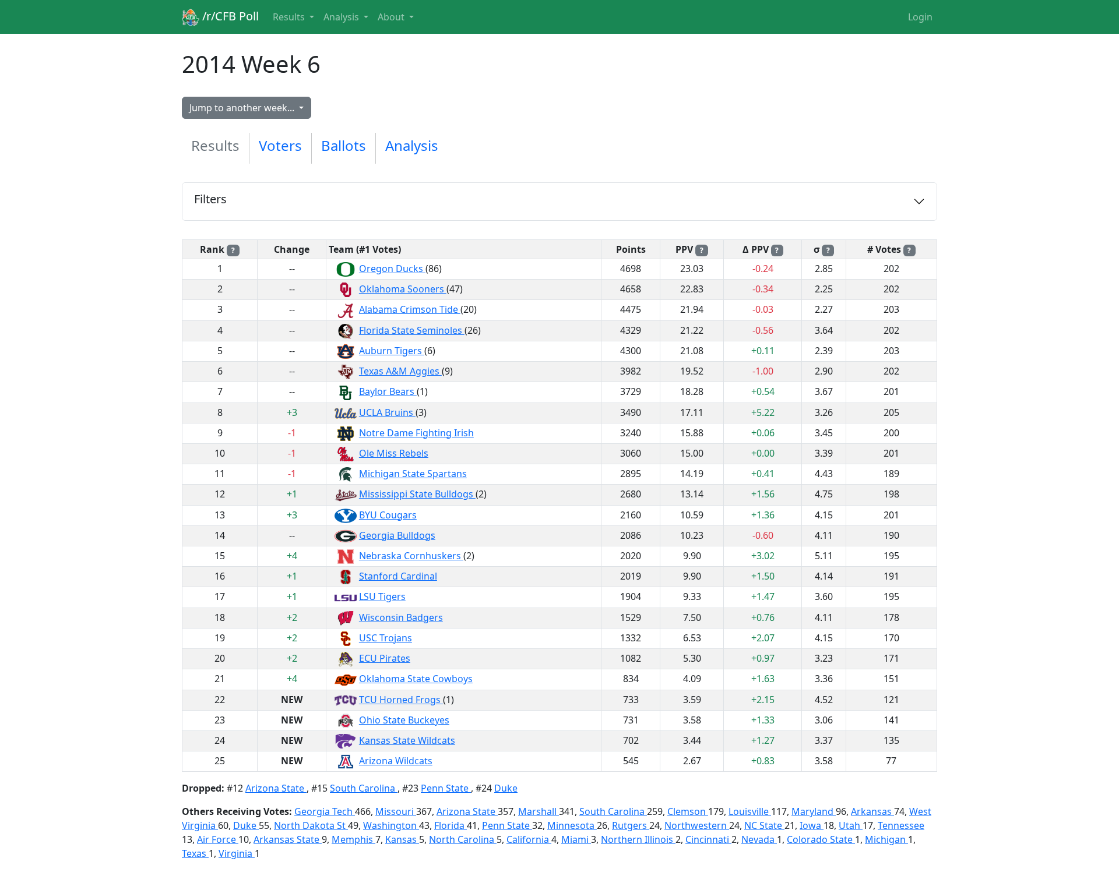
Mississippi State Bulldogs (417, 494)
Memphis (353, 839)
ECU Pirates (384, 658)
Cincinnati (708, 839)
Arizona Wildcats (395, 760)
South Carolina (363, 788)
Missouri (395, 811)
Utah (851, 825)
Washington (391, 825)
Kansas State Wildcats (407, 740)
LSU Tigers (382, 596)
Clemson (687, 811)
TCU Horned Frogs (401, 699)
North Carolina (463, 839)
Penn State (446, 788)
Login (920, 16)
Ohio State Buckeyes (404, 720)
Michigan (886, 839)
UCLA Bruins (387, 412)
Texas (195, 853)
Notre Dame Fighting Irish (416, 432)
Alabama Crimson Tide (409, 309)
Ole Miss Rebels (393, 453)
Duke (506, 788)
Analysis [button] (342, 16)
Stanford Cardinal (398, 576)
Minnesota (572, 825)
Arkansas (872, 811)
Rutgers (630, 825)
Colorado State (821, 839)
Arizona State (276, 788)
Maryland (813, 811)
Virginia (237, 853)
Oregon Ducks (392, 268)
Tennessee (901, 825)
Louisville (750, 811)
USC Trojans (385, 637)
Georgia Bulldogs (397, 535)
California (528, 839)
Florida (450, 825)
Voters (280, 145)
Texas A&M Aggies (400, 371)
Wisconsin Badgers (401, 617)
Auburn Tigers (391, 350)
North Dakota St (311, 825)
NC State (764, 825)
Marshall (538, 811)
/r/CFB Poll (229, 16)
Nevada (759, 839)
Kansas (402, 839)
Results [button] (290, 16)
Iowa (812, 825)
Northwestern (696, 825)
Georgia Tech (324, 811)
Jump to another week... (243, 107)
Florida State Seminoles (412, 330)
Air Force (217, 839)
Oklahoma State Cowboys (416, 678)
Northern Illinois (638, 839)
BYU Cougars (388, 515)
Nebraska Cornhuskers (411, 555)
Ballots (343, 145)
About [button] (392, 16)
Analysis (411, 145)
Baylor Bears (388, 391)
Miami (576, 839)
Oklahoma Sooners (402, 289)
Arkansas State (288, 839)
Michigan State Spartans (413, 473)
